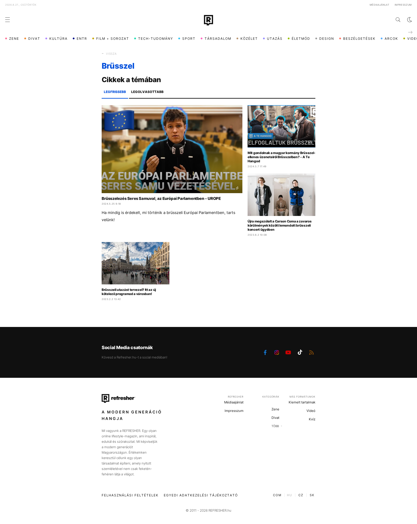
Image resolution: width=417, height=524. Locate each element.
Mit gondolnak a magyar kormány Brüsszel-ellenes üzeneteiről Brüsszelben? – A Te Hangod (281, 157)
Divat (34, 38)
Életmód (301, 38)
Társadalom (218, 38)
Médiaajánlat (379, 4)
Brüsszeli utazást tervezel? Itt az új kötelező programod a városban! (129, 292)
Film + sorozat (112, 38)
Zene (14, 38)
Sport (188, 38)
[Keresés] (394, 19)
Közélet (249, 38)
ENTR (82, 38)
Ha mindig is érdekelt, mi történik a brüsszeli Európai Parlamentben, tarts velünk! (168, 216)
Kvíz (312, 419)
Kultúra (58, 38)
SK (312, 495)
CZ (300, 495)
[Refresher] (208, 20)
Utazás (275, 38)
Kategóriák (270, 396)
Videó (310, 411)
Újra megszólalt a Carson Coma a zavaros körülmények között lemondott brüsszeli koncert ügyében (279, 225)
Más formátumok (302, 396)
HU (289, 495)
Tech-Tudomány (155, 38)
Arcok (391, 38)
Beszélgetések (359, 38)
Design (326, 38)
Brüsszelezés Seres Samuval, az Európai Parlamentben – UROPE (161, 198)
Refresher (235, 396)
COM (277, 495)
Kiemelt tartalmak (302, 402)
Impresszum (403, 4)
